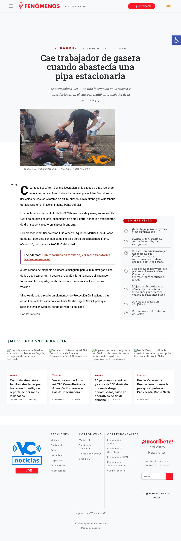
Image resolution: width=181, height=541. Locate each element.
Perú (53, 450)
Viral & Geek (58, 465)
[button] (176, 40)
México (55, 440)
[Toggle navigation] (11, 6)
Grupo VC (84, 458)
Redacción (33, 314)
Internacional (58, 470)
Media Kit (84, 440)
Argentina (56, 460)
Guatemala (57, 445)
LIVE (28, 470)
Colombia (56, 455)
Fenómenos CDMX (118, 457)
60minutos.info (116, 470)
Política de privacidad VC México (90, 523)
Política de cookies (90, 453)
